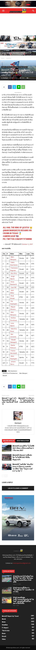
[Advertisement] (18, 24)
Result (25, 67)
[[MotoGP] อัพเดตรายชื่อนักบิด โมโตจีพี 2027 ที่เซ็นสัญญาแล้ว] (7, 457)
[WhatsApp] (23, 87)
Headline (8, 58)
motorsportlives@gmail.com (22, 563)
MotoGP (5, 375)
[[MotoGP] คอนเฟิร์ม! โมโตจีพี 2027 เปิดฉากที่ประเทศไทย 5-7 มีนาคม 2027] (7, 448)
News (21, 67)
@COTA (25, 227)
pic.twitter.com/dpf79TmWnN (17, 239)
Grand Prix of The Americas (10, 373)
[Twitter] (14, 87)
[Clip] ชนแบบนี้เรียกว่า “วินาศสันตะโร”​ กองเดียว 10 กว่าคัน (23, 590)
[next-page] (6, 476)
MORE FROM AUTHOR (23, 441)
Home (2, 58)
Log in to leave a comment (18, 488)
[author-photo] (18, 420)
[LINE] (19, 87)
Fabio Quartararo (12, 371)
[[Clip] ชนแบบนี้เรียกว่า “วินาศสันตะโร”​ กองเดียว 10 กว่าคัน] (7, 590)
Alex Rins (13, 273)
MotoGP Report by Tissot (13, 67)
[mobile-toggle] (3, 10)
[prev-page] (3, 476)
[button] (33, 10)
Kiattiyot (5, 78)
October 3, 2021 (27, 244)
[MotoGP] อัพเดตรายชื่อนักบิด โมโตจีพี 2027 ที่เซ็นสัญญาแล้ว (22, 457)
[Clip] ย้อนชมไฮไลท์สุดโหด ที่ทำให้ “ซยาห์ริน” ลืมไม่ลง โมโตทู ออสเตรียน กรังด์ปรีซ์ (23, 579)
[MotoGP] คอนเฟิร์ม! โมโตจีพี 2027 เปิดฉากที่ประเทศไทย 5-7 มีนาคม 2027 (23, 448)
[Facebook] (10, 87)
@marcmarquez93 (11, 230)
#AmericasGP (9, 236)
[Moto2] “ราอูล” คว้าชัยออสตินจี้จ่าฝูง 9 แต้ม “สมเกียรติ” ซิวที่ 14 (10, 401)
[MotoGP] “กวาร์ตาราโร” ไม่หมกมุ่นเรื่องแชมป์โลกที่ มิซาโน (26, 400)
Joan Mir (13, 287)
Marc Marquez (23, 373)
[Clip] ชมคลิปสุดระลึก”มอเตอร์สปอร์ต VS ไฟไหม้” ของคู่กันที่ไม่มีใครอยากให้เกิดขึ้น (23, 600)
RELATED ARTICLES (8, 441)
